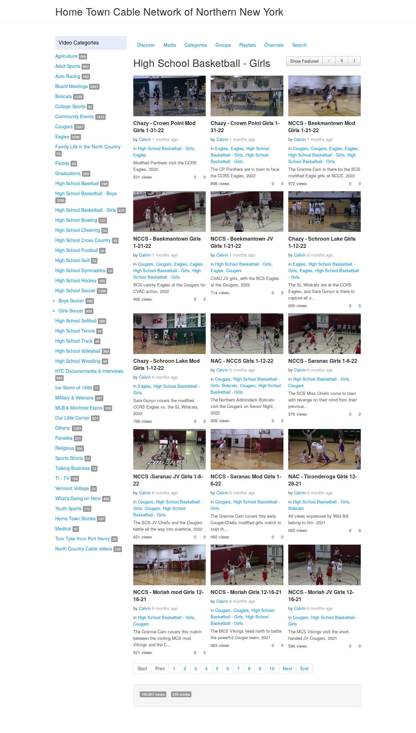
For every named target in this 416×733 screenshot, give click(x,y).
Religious (69, 448)
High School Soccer (80, 290)
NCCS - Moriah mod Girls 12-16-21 (168, 595)
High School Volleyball (82, 351)
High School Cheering (81, 230)
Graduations (72, 173)
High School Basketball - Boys (86, 196)
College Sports (73, 106)
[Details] (328, 61)
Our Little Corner (76, 417)
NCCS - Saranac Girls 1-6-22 (322, 360)
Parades (68, 438)
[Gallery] (341, 61)
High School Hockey (80, 280)
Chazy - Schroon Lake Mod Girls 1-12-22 (166, 364)
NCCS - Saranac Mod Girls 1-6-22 (246, 480)
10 (272, 668)
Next (287, 668)
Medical (66, 528)
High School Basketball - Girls (89, 210)
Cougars (69, 126)
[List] (354, 61)
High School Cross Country (86, 240)
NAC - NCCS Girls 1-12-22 (242, 360)
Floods (65, 163)
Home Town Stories (79, 518)
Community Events (79, 116)
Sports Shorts (72, 458)
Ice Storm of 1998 (76, 387)
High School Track (77, 340)
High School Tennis (78, 330)
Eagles (67, 136)
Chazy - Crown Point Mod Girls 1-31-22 (164, 126)
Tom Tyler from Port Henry (85, 538)
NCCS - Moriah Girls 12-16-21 (246, 592)
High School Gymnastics (83, 270)
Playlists (247, 45)
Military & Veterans (78, 397)
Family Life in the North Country (88, 149)
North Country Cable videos (88, 548)
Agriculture (70, 56)
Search (299, 45)
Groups (223, 45)
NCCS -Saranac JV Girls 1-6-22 (168, 480)
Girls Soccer (75, 310)
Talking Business (75, 468)
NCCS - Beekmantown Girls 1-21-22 (167, 242)
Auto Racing (72, 76)
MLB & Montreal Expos (83, 407)
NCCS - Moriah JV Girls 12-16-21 (321, 595)
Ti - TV (66, 478)
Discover (146, 45)
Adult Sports (72, 66)
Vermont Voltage (75, 488)
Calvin (145, 139)
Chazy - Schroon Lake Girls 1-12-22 (322, 242)
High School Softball (80, 320)
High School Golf (75, 260)
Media (169, 45)
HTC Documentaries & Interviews (89, 374)
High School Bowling (80, 220)
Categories (196, 45)
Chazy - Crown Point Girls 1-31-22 (245, 126)
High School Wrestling (81, 361)
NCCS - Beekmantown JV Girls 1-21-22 (242, 242)
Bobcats (68, 96)
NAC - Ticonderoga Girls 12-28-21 (322, 480)
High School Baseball (81, 183)
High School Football (79, 250)
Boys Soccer (75, 300)
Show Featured (304, 61)
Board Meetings (76, 86)
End (304, 668)
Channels (274, 45)
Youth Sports (72, 508)
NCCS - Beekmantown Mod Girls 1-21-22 (321, 126)
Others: (68, 427)
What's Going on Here (82, 498)
